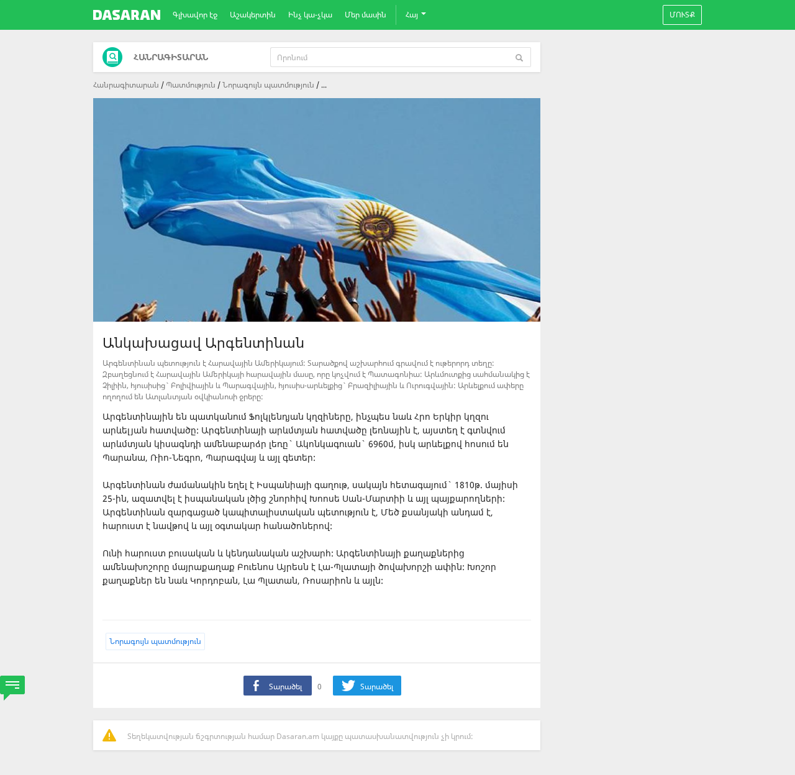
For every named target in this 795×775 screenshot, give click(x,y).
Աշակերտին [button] (253, 14)
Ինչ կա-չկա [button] (310, 14)
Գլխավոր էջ (195, 14)
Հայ (413, 14)
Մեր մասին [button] (365, 14)
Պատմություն (191, 84)
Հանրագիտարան (126, 84)
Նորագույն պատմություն (268, 84)
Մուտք (682, 14)
